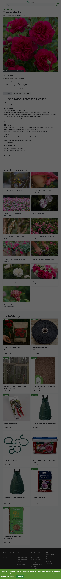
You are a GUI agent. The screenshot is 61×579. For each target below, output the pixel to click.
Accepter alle (19, 576)
